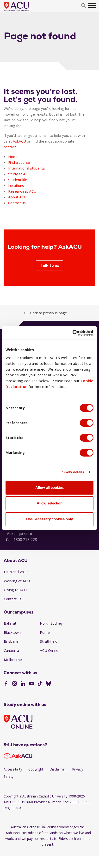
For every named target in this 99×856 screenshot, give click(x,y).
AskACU (19, 141)
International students (26, 168)
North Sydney (51, 623)
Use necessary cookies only (49, 519)
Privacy (77, 769)
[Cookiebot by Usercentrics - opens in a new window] (72, 333)
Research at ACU (22, 191)
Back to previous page (48, 312)
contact (10, 146)
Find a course (19, 162)
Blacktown (12, 632)
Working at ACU (17, 580)
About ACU (17, 197)
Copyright (35, 769)
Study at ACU (19, 173)
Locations (16, 185)
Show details (73, 472)
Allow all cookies (49, 487)
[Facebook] (6, 684)
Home (13, 156)
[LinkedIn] (23, 684)
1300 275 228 (25, 539)
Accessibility (13, 769)
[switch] (86, 423)
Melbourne (13, 659)
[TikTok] (40, 684)
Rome (45, 632)
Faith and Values (17, 571)
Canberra (11, 650)
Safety (8, 776)
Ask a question (20, 533)
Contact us (17, 202)
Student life (17, 179)
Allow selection (49, 503)
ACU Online (49, 650)
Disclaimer (58, 769)
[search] (83, 6)
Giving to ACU (15, 589)
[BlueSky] (48, 684)
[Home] (23, 11)
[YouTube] (31, 684)
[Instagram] (14, 684)
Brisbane (11, 641)
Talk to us (49, 265)
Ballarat (10, 623)
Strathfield (48, 641)
